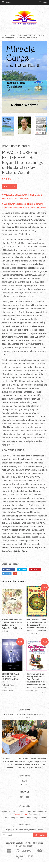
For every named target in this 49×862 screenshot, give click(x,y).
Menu (8, 2)
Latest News (24, 709)
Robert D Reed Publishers (32, 842)
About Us (24, 784)
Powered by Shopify (24, 845)
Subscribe (40, 835)
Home (4, 35)
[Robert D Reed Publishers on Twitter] (21, 797)
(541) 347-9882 (21, 814)
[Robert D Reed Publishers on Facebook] (27, 797)
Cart (45, 2)
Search (24, 781)
